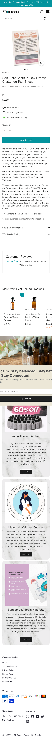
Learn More (30, 5)
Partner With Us (9, 678)
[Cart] (42, 11)
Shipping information (12, 227)
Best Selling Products (30, 289)
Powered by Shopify (32, 735)
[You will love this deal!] (26, 411)
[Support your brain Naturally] (26, 585)
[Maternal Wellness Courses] (26, 502)
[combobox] (26, 19)
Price (4, 95)
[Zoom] (41, 63)
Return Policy (8, 674)
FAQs (4, 662)
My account (7, 681)
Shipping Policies (9, 666)
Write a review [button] (26, 265)
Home (4, 72)
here (42, 219)
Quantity (6, 125)
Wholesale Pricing (11, 234)
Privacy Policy (8, 670)
